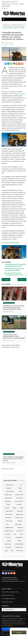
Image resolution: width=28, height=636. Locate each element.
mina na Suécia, (21, 93)
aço (21, 484)
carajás (20, 488)
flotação (7, 507)
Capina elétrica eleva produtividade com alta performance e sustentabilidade (14, 336)
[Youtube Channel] (11, 573)
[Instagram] (14, 63)
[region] (14, 625)
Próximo (21, 279)
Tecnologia (8, 547)
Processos (8, 537)
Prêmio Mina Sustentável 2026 (10, 592)
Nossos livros (14, 1)
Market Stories (19, 517)
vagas (6, 550)
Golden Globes (9, 511)
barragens (8, 488)
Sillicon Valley (8, 544)
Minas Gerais (18, 524)
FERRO (8, 504)
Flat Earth (19, 504)
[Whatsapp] (11, 63)
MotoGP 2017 (19, 531)
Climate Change (10, 491)
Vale (12, 550)
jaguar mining (19, 514)
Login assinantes (6, 6)
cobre (20, 491)
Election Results (19, 494)
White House (20, 550)
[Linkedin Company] (8, 573)
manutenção (8, 517)
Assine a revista (6, 1)
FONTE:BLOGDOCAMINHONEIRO (11, 242)
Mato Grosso (9, 521)
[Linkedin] (8, 63)
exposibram (8, 501)
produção (8, 540)
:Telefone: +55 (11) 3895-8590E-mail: (13, 579)
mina (7, 524)
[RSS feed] (14, 573)
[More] (22, 63)
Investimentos (8, 514)
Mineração (20, 527)
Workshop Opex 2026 (7, 595)
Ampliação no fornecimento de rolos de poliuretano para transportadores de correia (13, 307)
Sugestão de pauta (6, 4)
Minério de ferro (9, 531)
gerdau (14, 507)
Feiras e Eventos (19, 501)
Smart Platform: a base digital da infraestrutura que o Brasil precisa (13, 458)
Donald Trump (8, 494)
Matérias (20, 521)
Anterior (7, 279)
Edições (22, 4)
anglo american (10, 484)
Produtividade (19, 537)
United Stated (19, 547)
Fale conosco (15, 4)
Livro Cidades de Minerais (8, 598)
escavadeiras (19, 498)
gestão (21, 507)
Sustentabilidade (19, 544)
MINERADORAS (9, 527)
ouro (15, 534)
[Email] (17, 63)
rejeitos (20, 540)
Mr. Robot (7, 534)
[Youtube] (19, 63)
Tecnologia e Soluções (8, 44)
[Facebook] (5, 63)
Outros (21, 534)
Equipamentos (8, 498)
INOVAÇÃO (20, 511)
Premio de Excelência (7, 602)
